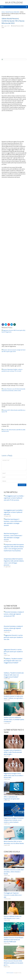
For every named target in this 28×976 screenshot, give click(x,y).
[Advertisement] (14, 44)
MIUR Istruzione (14, 2)
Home (3, 12)
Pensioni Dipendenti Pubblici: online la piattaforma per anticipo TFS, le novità (13, 384)
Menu (2, 7)
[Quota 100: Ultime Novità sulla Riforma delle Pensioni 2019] (14, 435)
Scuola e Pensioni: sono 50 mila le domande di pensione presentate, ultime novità (13, 404)
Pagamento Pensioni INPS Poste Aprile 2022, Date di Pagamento (13, 345)
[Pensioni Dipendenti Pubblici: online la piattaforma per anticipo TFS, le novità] (14, 375)
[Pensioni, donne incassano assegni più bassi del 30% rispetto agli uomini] (14, 356)
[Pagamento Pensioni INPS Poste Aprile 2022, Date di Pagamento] (14, 336)
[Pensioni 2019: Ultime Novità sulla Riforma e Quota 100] (14, 416)
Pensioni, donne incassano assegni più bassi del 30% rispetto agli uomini (13, 365)
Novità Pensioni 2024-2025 (12, 12)
